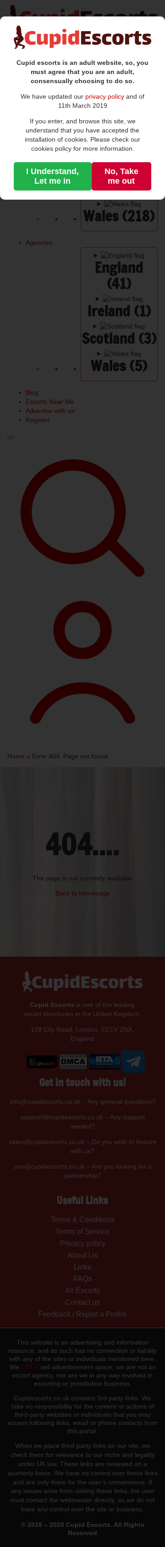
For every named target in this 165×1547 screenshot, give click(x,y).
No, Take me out (121, 176)
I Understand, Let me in (52, 176)
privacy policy (104, 96)
